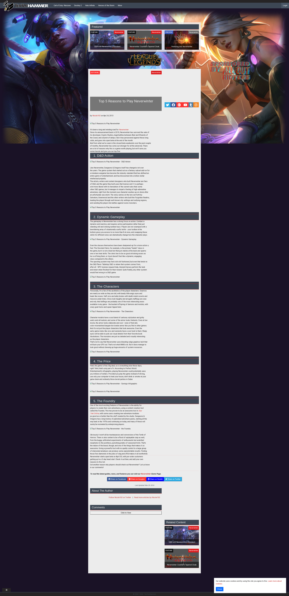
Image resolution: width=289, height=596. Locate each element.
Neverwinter (146, 474)
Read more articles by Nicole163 (147, 497)
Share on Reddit (156, 479)
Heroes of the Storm (106, 5)
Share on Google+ (138, 479)
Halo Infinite (90, 5)
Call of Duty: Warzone (62, 5)
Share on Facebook (118, 479)
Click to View (126, 513)
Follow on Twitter (120, 497)
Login (285, 5)
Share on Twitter (174, 479)
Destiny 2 (78, 5)
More (120, 5)
